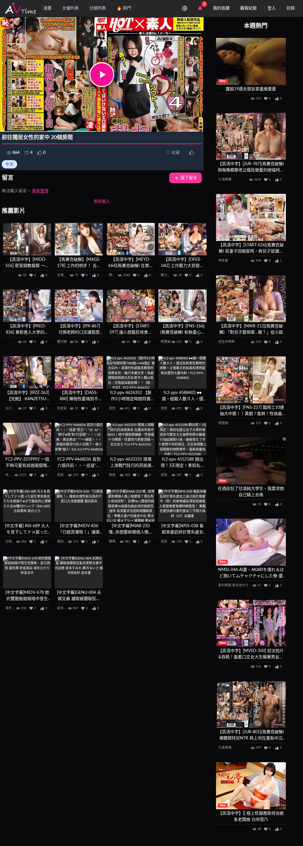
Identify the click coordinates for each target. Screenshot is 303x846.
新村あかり (240, 585)
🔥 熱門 (124, 8)
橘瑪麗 (114, 541)
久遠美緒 (224, 747)
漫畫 (47, 8)
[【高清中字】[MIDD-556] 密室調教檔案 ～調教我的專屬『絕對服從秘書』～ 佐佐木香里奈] (27, 239)
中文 (9, 164)
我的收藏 (221, 8)
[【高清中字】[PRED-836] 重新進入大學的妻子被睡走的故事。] (27, 305)
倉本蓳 (62, 608)
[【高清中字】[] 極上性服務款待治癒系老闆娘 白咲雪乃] (251, 785)
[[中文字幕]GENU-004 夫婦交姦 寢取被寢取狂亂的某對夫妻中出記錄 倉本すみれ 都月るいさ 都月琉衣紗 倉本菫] (79, 572)
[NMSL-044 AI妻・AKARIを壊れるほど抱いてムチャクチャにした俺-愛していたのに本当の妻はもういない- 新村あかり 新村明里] (251, 542)
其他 (112, 408)
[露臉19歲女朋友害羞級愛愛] (251, 61)
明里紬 (114, 275)
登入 (271, 8)
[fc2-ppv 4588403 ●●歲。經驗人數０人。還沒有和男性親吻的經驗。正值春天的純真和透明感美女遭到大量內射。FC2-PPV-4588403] (182, 372)
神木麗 (223, 260)
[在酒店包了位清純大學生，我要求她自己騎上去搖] (251, 461)
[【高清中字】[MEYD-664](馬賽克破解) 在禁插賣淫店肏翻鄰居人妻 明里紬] (131, 239)
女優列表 (70, 8)
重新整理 (40, 191)
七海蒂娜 (224, 179)
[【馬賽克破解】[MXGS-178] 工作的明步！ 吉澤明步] (79, 239)
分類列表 (97, 8)
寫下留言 (188, 178)
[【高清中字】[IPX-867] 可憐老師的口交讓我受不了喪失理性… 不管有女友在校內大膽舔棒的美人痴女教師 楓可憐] (79, 305)
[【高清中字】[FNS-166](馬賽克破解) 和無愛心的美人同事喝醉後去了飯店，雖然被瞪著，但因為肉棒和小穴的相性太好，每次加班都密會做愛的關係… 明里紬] (182, 305)
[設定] (185, 8)
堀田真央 (63, 541)
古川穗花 (11, 408)
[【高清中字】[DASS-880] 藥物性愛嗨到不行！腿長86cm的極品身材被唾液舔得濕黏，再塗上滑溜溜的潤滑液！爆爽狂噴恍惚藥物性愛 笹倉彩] (79, 372)
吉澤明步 (63, 275)
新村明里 (224, 585)
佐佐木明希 (226, 341)
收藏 (173, 153)
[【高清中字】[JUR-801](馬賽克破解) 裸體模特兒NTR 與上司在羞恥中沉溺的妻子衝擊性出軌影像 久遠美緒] (251, 704)
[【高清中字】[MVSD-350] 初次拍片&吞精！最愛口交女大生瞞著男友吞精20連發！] (251, 623)
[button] (101, 74)
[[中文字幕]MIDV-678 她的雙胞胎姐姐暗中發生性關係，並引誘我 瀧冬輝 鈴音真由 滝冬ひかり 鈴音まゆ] (27, 572)
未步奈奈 (11, 475)
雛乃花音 (167, 275)
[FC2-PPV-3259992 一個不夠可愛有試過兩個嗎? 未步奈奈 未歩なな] (27, 439)
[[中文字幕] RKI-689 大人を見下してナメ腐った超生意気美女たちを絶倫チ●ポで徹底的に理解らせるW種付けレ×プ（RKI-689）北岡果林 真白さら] (27, 505)
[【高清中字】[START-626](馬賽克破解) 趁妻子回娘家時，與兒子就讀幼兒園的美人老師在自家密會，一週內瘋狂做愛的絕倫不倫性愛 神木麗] (251, 217)
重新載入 (102, 202)
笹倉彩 (62, 408)
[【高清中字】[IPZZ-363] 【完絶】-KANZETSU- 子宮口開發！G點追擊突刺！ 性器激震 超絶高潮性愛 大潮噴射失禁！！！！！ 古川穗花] (27, 372)
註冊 (290, 8)
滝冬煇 (10, 608)
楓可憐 (62, 341)
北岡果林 (11, 541)
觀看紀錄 (248, 8)
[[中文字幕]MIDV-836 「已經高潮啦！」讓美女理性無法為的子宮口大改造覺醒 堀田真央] (79, 505)
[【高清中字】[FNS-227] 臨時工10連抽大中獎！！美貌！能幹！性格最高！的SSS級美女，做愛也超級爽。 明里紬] (251, 379)
